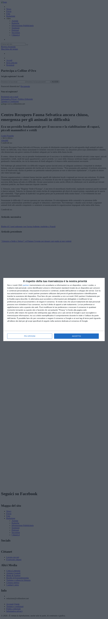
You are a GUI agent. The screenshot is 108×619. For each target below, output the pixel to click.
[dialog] (54, 309)
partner (26, 285)
